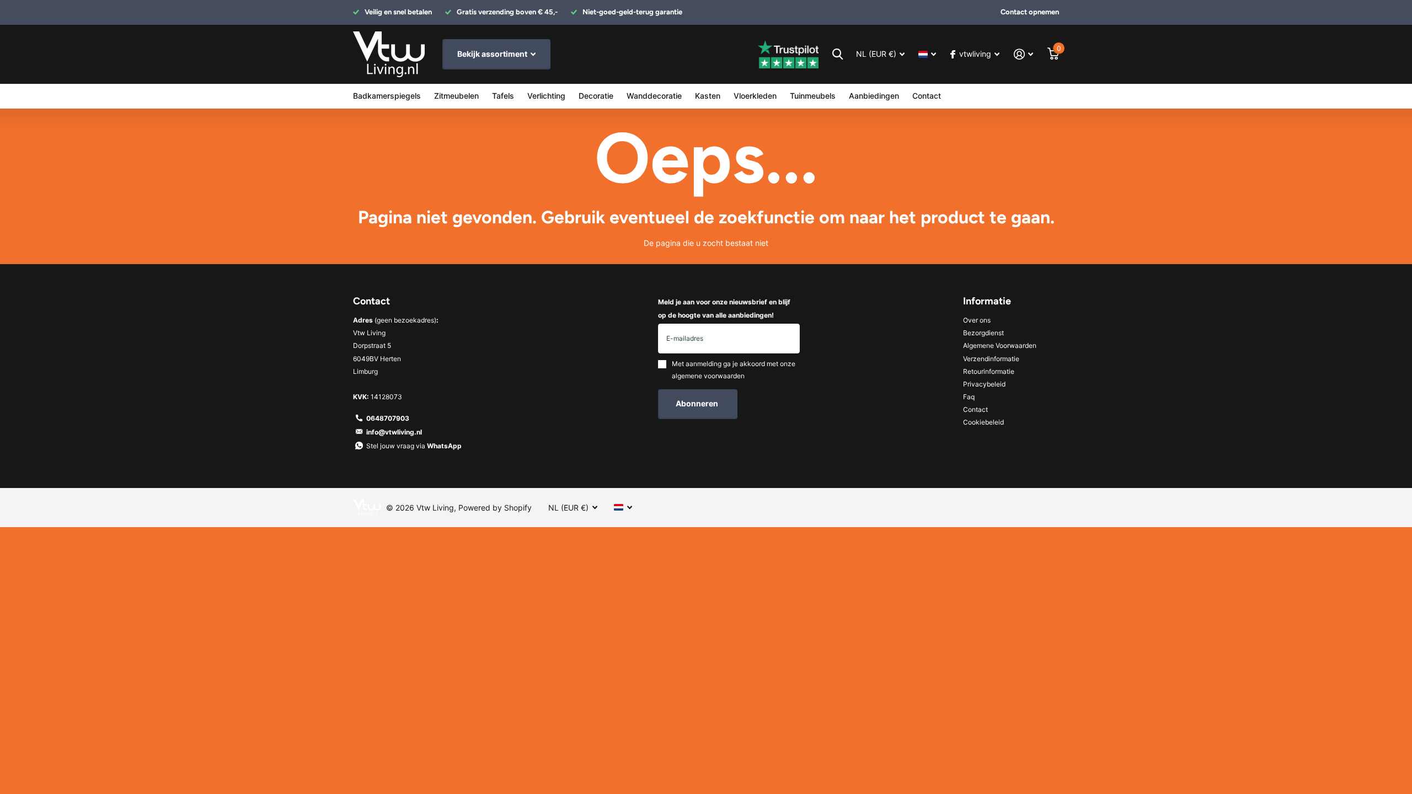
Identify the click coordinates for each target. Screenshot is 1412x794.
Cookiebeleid (983, 422)
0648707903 (387, 418)
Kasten (707, 95)
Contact (926, 95)
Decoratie (596, 95)
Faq (969, 397)
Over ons (977, 320)
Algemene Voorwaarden (999, 345)
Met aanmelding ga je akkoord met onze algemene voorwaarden (733, 370)
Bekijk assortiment (493, 53)
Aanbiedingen (874, 95)
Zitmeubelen (456, 95)
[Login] (1023, 54)
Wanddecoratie (654, 95)
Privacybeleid (984, 384)
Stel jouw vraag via (414, 446)
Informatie (987, 301)
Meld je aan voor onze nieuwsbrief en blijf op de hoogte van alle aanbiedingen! (724, 308)
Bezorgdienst (983, 333)
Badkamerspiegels (387, 95)
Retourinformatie (988, 371)
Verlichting (546, 95)
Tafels (503, 95)
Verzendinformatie (991, 359)
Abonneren (698, 403)
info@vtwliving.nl (394, 432)
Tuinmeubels (813, 95)
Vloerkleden (755, 95)
